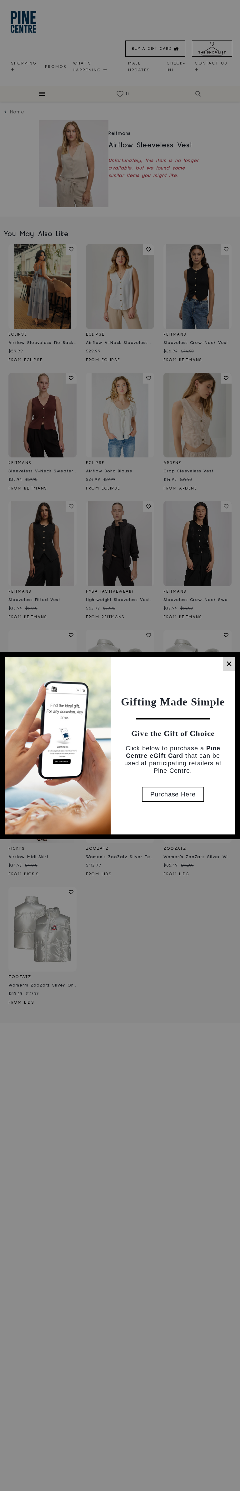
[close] (229, 664)
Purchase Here (173, 794)
